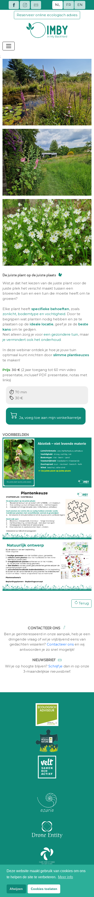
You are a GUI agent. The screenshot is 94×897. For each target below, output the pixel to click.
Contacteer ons (60, 644)
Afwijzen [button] (16, 889)
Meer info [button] (65, 877)
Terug (84, 603)
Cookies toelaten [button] (44, 889)
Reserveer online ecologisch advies (47, 15)
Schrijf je (55, 666)
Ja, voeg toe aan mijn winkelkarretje (49, 417)
